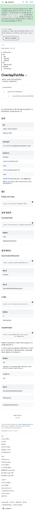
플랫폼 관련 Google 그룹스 (8, 470)
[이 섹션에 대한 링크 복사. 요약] (6, 119)
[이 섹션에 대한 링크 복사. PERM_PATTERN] (16, 197)
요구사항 (3, 441)
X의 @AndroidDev (6, 462)
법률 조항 (18, 502)
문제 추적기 (4, 496)
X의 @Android (5, 459)
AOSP (2, 45)
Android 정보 (4, 502)
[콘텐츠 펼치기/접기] (12, 52)
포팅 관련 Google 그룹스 (7, 475)
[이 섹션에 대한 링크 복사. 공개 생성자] (13, 213)
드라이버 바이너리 (5, 452)
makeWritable (7, 178)
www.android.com (6, 488)
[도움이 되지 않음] (14, 48)
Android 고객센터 (5, 482)
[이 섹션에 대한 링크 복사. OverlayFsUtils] (14, 218)
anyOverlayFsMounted (10, 161)
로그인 (31, 2)
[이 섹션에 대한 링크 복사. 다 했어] (8, 297)
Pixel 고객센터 (4, 485)
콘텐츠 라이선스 (26, 424)
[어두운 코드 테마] (33, 202)
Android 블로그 (5, 465)
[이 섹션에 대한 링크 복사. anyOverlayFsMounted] (20, 256)
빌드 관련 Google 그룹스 (7, 473)
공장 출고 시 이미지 (6, 449)
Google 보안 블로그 (6, 467)
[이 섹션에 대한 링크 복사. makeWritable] (14, 328)
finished (6, 170)
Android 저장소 (5, 439)
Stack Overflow (5, 493)
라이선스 (25, 502)
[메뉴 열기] (2, 2)
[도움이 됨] (11, 48)
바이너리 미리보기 (5, 447)
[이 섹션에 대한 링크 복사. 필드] (6, 192)
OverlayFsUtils (8, 146)
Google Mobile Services (7, 490)
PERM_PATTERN (7, 133)
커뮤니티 (12, 502)
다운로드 (3, 444)
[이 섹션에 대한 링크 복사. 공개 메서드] (13, 251)
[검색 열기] (23, 2)
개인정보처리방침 (6, 505)
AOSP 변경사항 (9, 21)
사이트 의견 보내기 (17, 505)
